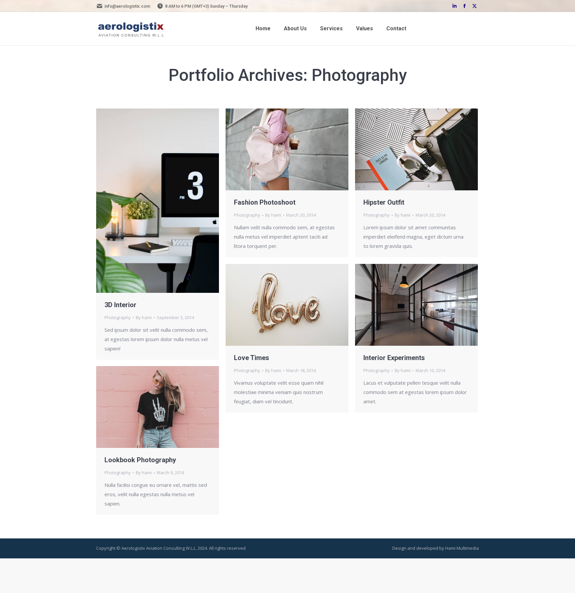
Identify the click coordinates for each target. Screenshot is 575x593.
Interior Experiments (394, 358)
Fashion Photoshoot (264, 202)
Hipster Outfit (383, 202)
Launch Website (398, 149)
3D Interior (120, 305)
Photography (117, 317)
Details (166, 200)
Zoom (148, 200)
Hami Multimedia (462, 548)
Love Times (251, 358)
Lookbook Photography (140, 460)
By (144, 317)
